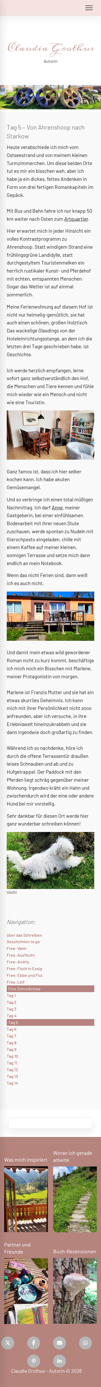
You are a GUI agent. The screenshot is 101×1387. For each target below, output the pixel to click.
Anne (57, 507)
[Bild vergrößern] (50, 435)
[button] (7, 1342)
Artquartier (76, 219)
